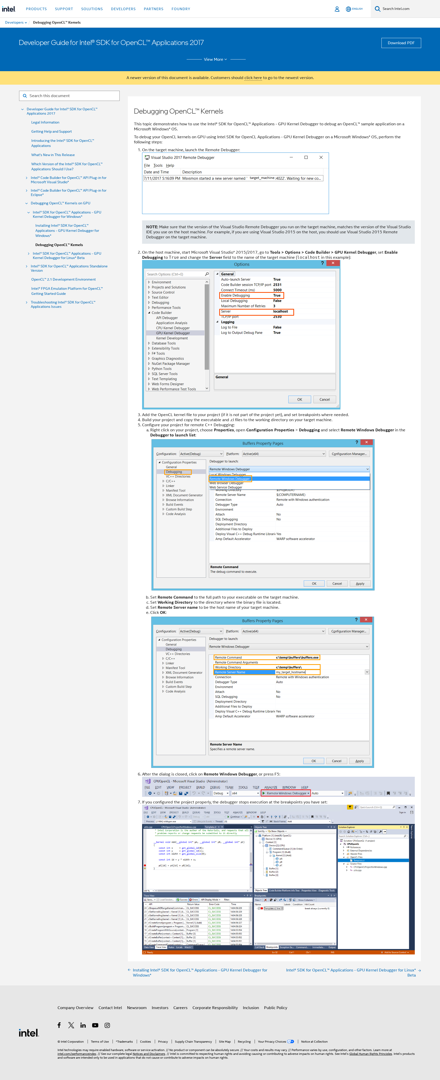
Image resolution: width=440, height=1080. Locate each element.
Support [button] (64, 9)
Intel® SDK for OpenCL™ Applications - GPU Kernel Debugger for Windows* (67, 214)
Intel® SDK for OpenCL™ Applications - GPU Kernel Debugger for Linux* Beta (67, 255)
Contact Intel (110, 1007)
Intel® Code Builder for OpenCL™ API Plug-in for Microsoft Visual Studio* (68, 180)
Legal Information (45, 122)
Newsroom (137, 1007)
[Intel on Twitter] (71, 1026)
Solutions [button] (92, 9)
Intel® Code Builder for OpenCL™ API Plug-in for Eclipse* (68, 192)
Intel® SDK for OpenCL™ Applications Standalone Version (69, 268)
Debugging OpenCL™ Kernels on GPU (60, 203)
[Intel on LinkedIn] (83, 1026)
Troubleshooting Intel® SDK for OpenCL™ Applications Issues (63, 304)
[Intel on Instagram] (108, 1026)
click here (253, 77)
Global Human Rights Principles (370, 1054)
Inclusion (251, 1007)
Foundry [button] (181, 9)
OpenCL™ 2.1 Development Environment (63, 279)
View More (213, 59)
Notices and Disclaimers (149, 1054)
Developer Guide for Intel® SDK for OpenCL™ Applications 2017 (62, 111)
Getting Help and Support (51, 131)
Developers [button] (123, 9)
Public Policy (275, 1007)
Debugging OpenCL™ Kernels (59, 244)
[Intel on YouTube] (96, 1026)
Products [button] (36, 9)
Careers (180, 1007)
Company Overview (75, 1007)
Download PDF (401, 42)
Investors (160, 1007)
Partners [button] (153, 9)
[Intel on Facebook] (59, 1026)
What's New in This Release (53, 155)
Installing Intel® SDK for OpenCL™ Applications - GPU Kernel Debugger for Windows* (67, 230)
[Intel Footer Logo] (29, 1032)
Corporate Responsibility (215, 1007)
